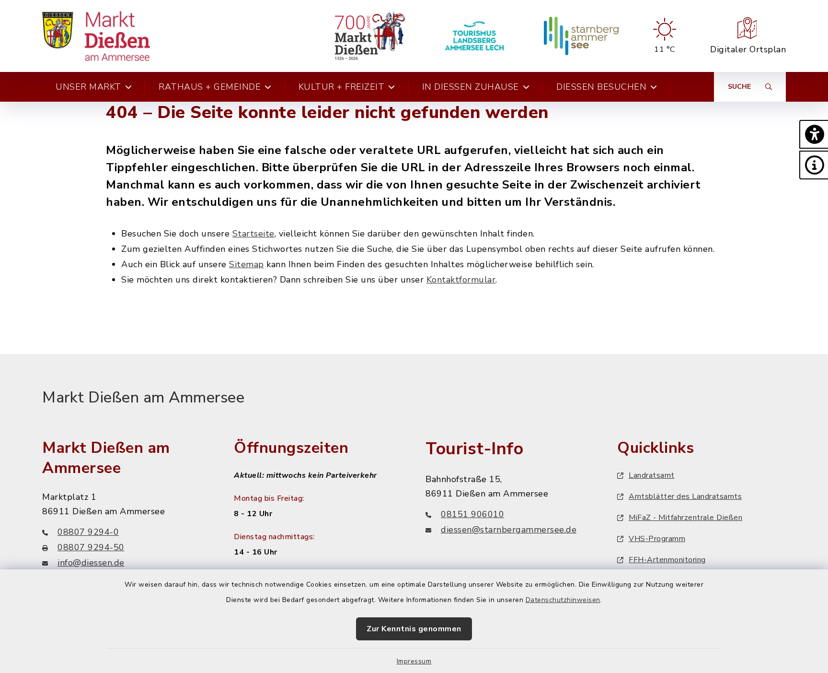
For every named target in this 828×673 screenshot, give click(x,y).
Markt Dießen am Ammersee (143, 397)
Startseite (253, 233)
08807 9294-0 (88, 532)
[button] (813, 134)
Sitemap (246, 264)
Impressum (414, 661)
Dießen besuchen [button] (601, 87)
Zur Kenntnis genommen (414, 629)
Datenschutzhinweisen (563, 599)
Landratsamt (652, 475)
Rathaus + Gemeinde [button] (210, 87)
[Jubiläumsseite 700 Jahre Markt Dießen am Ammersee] (369, 36)
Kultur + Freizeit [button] (342, 87)
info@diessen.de (91, 562)
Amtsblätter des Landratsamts (685, 496)
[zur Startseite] (96, 36)
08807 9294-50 (91, 547)
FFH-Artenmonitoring (667, 560)
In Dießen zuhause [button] (470, 87)
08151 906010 (472, 514)
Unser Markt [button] (88, 87)
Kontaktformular (461, 279)
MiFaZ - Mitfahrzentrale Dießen (685, 517)
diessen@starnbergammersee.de (508, 529)
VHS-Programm (657, 538)
